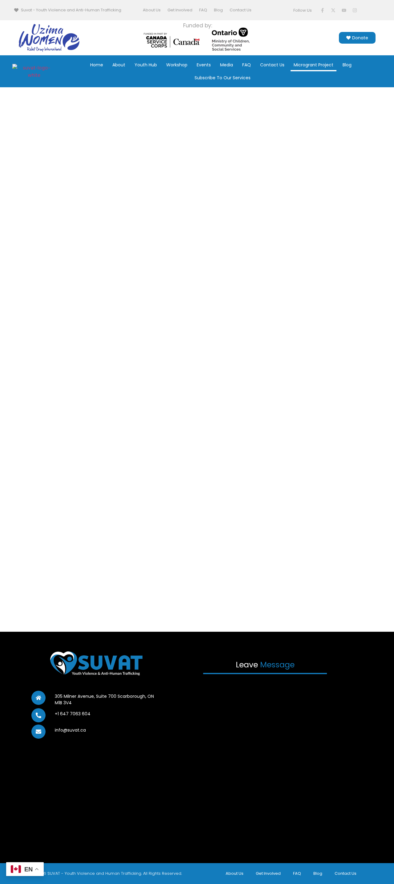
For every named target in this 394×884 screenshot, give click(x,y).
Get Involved (179, 10)
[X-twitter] (333, 10)
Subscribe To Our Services (223, 78)
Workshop (176, 65)
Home (96, 65)
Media (226, 65)
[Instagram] (355, 10)
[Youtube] (344, 10)
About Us (152, 10)
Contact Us (240, 10)
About (118, 65)
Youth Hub (146, 65)
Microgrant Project (313, 65)
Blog (218, 10)
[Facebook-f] (322, 10)
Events (204, 65)
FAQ (203, 10)
